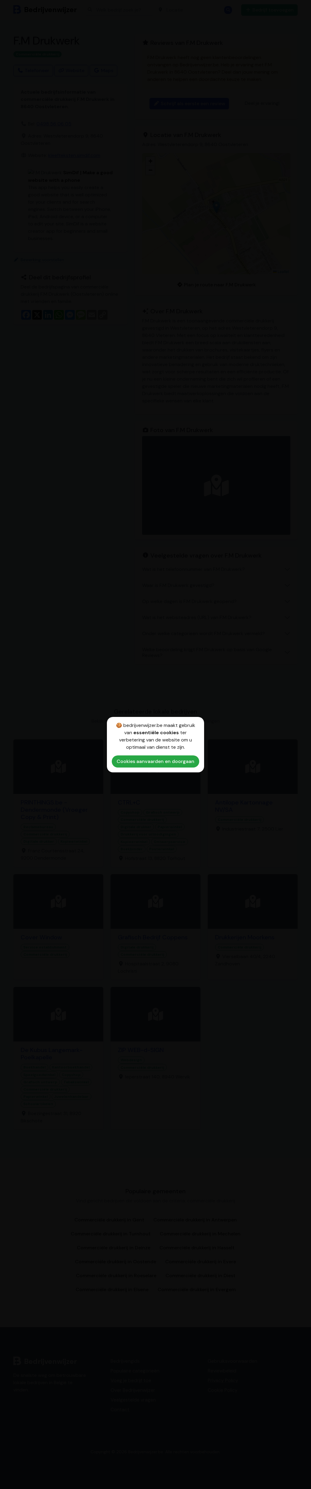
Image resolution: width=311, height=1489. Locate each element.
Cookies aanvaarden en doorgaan (155, 761)
